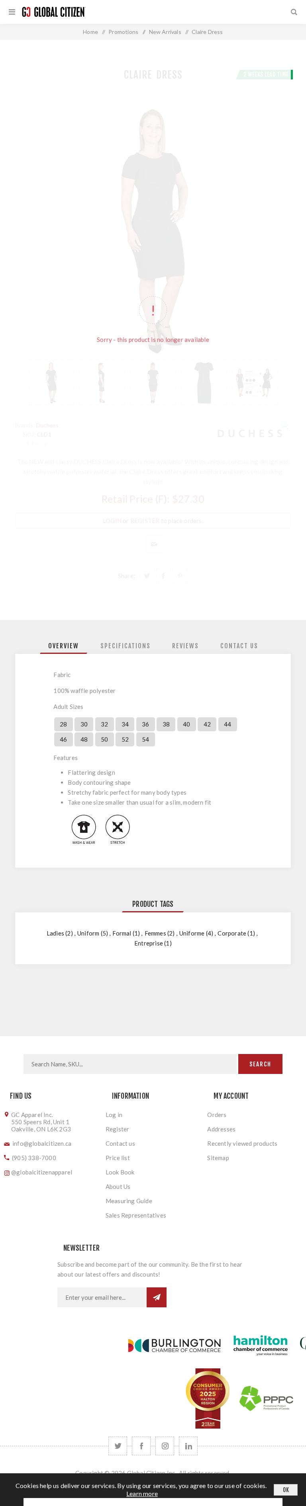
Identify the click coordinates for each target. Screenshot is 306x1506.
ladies (55, 933)
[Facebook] (141, 1446)
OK (286, 1489)
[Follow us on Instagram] (164, 1446)
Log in (114, 1114)
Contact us (120, 1143)
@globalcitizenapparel (41, 1172)
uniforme (192, 933)
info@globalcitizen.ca (41, 1143)
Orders (216, 1114)
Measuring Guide (129, 1200)
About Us (118, 1186)
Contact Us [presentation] (239, 646)
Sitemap (218, 1157)
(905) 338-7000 (34, 1157)
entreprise (148, 943)
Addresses (221, 1129)
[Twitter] (117, 1446)
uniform (88, 933)
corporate (232, 933)
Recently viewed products (242, 1143)
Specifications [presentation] (125, 646)
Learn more (142, 1493)
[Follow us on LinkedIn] (188, 1446)
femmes (155, 933)
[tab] (63, 646)
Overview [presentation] (63, 646)
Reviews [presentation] (185, 646)
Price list (118, 1157)
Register (117, 1129)
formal (121, 933)
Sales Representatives (136, 1215)
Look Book (120, 1172)
